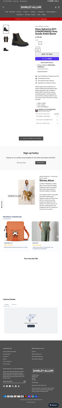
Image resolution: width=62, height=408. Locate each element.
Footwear (25, 11)
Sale (39, 14)
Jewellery (33, 11)
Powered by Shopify (31, 402)
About (43, 14)
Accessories (41, 11)
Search (5, 359)
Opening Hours (23, 1)
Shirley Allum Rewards (37, 359)
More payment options (47, 62)
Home (6, 11)
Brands (33, 14)
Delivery (34, 351)
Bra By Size (20, 14)
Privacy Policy (6, 364)
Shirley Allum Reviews (37, 356)
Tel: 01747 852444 (7, 1)
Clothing (18, 11)
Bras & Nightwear (51, 11)
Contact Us (15, 1)
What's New (12, 11)
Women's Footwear (44, 26)
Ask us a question (42, 123)
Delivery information (44, 119)
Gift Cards (27, 14)
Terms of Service (7, 361)
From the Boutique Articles (9, 351)
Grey (37, 50)
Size (36, 40)
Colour (38, 47)
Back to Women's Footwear (32, 138)
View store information (42, 71)
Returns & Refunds (43, 116)
